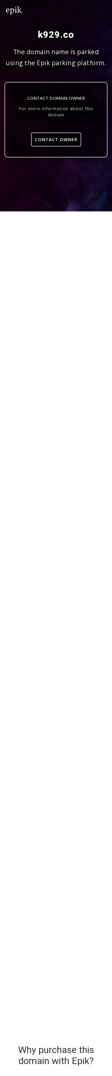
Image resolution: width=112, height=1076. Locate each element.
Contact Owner (56, 139)
